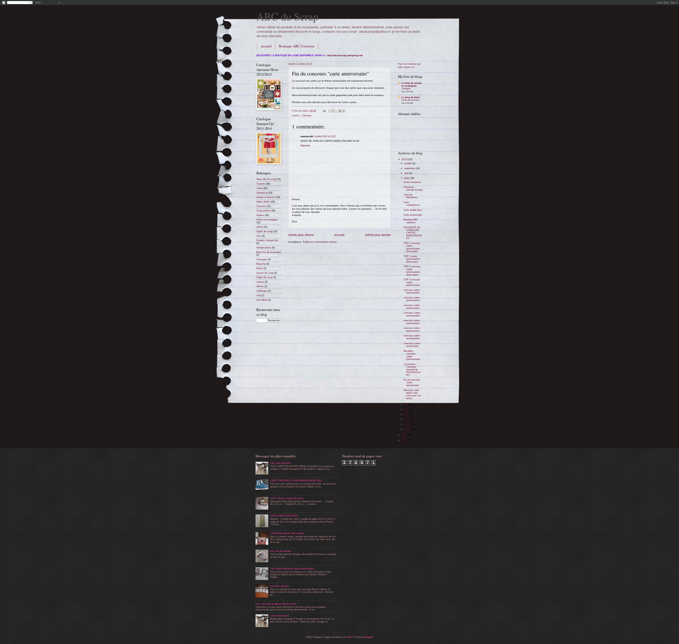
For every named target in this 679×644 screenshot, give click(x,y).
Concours (307, 115)
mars (407, 419)
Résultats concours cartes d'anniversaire (412, 355)
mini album (262, 300)
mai (406, 409)
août (406, 173)
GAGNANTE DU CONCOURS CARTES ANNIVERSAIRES (413, 233)
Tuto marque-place (279, 615)
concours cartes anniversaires (412, 291)
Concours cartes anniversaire (412, 344)
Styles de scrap (264, 231)
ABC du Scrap (287, 16)
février (407, 424)
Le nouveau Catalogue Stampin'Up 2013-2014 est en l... (412, 369)
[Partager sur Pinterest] (343, 111)
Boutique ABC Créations (297, 46)
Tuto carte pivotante (280, 463)
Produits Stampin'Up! (267, 240)
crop (258, 295)
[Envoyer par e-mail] (330, 111)
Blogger (369, 637)
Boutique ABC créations (411, 221)
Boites (259, 268)
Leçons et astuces (265, 197)
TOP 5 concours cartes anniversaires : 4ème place (412, 270)
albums (260, 286)
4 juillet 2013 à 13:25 (324, 136)
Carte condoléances (412, 203)
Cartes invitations (412, 182)
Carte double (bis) (413, 210)
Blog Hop (261, 264)
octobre (408, 163)
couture (260, 282)
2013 (404, 159)
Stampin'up (262, 192)
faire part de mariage (280, 551)
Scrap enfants (263, 210)
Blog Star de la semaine (268, 252)
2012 (404, 435)
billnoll (349, 637)
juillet (407, 178)
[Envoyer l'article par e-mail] (323, 110)
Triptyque (406, 88)
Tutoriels (260, 183)
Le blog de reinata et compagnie (411, 84)
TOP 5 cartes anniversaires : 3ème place (412, 259)
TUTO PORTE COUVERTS (284, 515)
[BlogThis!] (333, 111)
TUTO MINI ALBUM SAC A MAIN (287, 533)
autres (259, 227)
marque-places (263, 247)
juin (406, 404)
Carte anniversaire (410, 100)
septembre (410, 168)
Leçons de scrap (264, 273)
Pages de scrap (264, 277)
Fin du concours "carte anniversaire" (412, 382)
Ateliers (260, 215)
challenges (261, 291)
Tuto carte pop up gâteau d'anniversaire (276, 603)
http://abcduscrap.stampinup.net (345, 55)
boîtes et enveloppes (267, 219)
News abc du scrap (266, 179)
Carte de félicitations (411, 196)
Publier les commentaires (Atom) (319, 242)
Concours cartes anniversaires (412, 314)
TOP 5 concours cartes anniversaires (412, 282)
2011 (404, 440)
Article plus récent (301, 235)
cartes (259, 188)
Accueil (266, 46)
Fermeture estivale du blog (413, 188)
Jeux (258, 236)
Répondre (305, 145)
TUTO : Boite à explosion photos (287, 498)
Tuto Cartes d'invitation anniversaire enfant (292, 568)
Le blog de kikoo (411, 97)
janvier (408, 429)
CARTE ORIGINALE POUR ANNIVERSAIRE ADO (296, 480)
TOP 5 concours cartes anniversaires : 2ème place (412, 247)
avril (406, 414)
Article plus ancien (378, 235)
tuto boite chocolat (279, 586)
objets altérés (263, 201)
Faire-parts (261, 259)
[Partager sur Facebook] (340, 111)
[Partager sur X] (337, 111)
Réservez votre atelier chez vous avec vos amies (412, 394)
